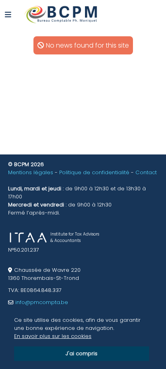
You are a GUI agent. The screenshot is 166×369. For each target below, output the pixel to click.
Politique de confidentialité (94, 172)
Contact (146, 172)
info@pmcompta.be (41, 302)
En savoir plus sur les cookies (52, 336)
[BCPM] (61, 14)
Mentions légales (30, 172)
